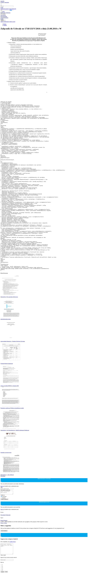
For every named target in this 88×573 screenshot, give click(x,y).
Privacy (2, 523)
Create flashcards (12, 8)
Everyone (4, 496)
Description (5, 490)
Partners (5, 520)
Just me (4, 497)
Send (6, 571)
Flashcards (3, 12)
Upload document (5, 8)
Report (2, 520)
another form (12, 541)
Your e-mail (3, 555)
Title (1, 487)
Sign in (2, 486)
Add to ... (3, 20)
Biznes (4, 24)
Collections (7, 12)
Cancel (2, 571)
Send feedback (4, 530)
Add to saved (12, 21)
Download (3, 476)
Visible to (3, 495)
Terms (5, 523)
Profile (2, 19)
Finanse (5, 25)
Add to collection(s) (5, 21)
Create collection (4, 499)
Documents (3, 515)
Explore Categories (5, 2)
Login (2, 7)
